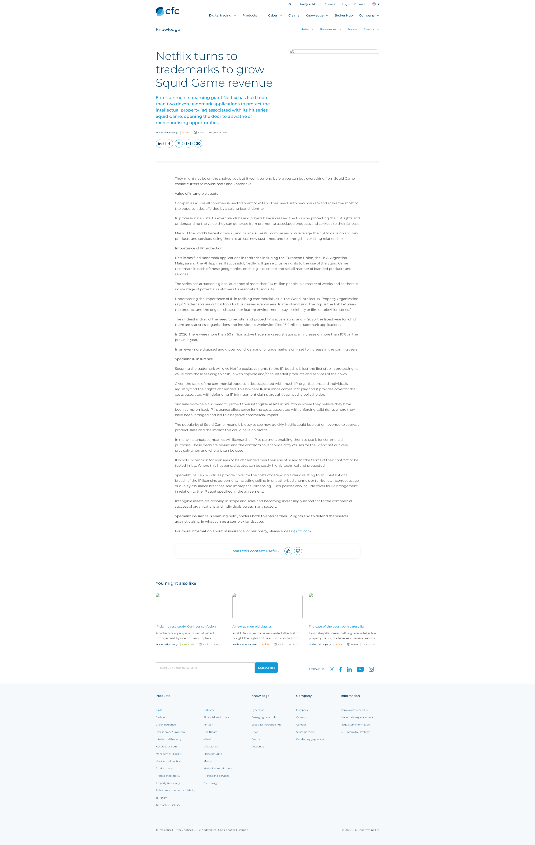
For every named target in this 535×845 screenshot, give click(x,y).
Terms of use (164, 829)
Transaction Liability (168, 805)
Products (249, 15)
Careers (301, 717)
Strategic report (306, 731)
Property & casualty (168, 783)
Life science (211, 746)
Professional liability (168, 775)
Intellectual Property (168, 739)
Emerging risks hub (263, 717)
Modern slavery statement (357, 717)
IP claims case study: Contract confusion (186, 626)
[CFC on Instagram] (369, 669)
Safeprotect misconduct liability (175, 790)
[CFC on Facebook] (339, 669)
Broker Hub (344, 15)
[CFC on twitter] (330, 669)
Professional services (216, 775)
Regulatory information (355, 724)
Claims (293, 15)
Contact (330, 4)
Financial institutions (216, 717)
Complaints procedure (355, 710)
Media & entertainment (218, 768)
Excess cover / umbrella (170, 731)
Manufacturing (213, 753)
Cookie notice (227, 829)
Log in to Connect (353, 4)
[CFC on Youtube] (359, 669)
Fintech (208, 724)
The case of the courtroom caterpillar (337, 626)
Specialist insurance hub (266, 724)
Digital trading (220, 15)
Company (366, 15)
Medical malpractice (168, 761)
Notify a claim (308, 4)
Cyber (272, 15)
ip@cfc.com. (301, 531)
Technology (211, 783)
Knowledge (315, 15)
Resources (328, 29)
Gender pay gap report (310, 739)
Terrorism (162, 797)
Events (369, 29)
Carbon (160, 717)
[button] (290, 4)
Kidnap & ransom (166, 746)
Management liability (169, 753)
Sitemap (243, 829)
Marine (208, 761)
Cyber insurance (166, 724)
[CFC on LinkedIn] (348, 669)
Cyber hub (257, 710)
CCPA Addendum (205, 829)
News (352, 29)
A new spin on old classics (252, 626)
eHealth (208, 739)
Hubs (305, 29)
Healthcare (210, 731)
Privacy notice (183, 829)
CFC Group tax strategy (355, 731)
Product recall (164, 768)
